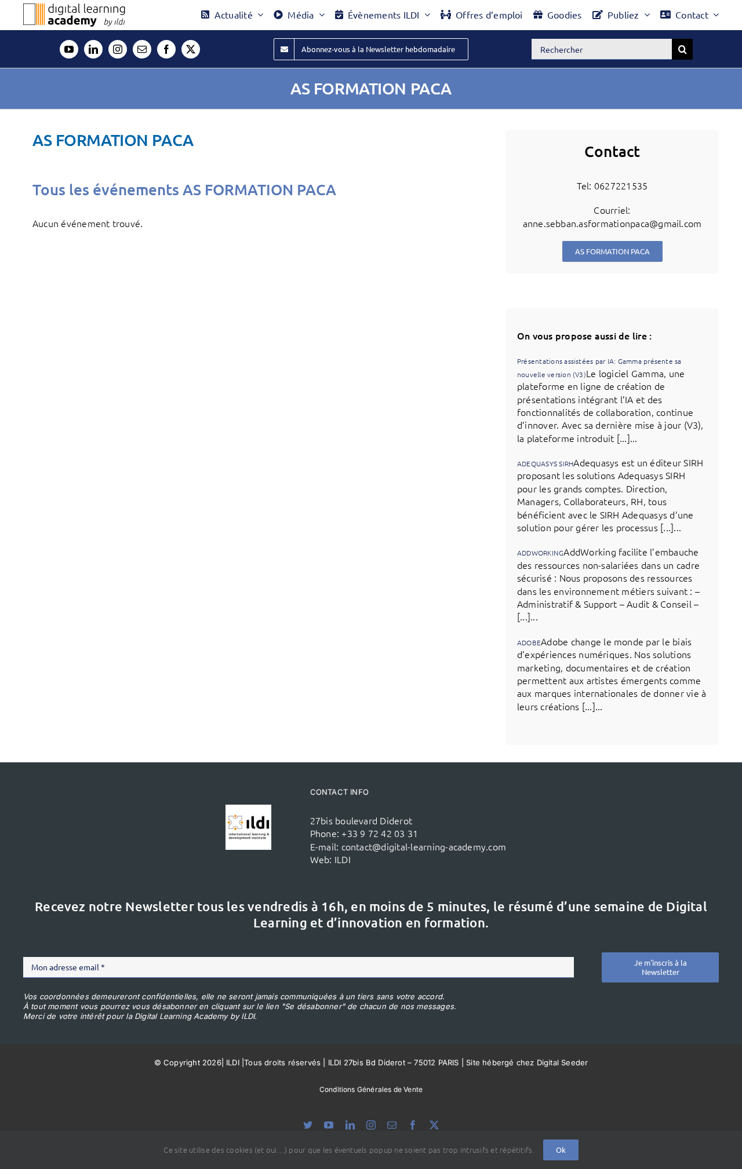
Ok (561, 1150)
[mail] (142, 49)
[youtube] (69, 49)
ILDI (342, 859)
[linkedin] (93, 49)
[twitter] (190, 49)
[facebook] (166, 49)
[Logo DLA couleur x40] (74, 8)
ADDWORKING (540, 552)
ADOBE (529, 642)
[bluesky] (307, 1125)
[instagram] (117, 49)
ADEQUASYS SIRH (545, 463)
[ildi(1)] (248, 809)
